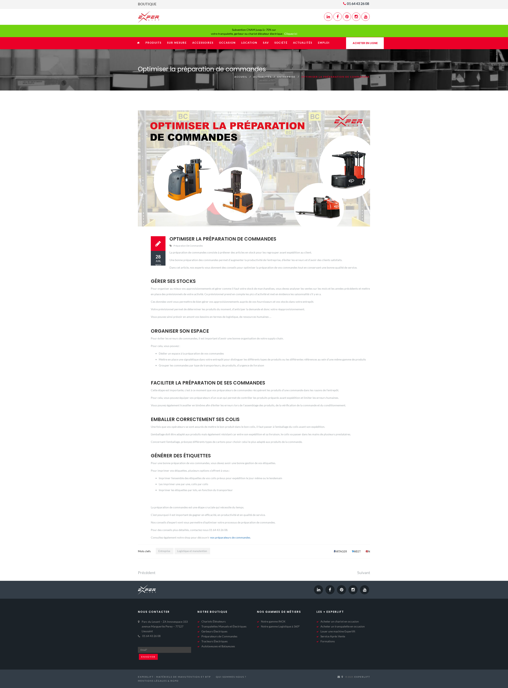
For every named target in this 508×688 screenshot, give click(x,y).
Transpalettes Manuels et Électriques (223, 626)
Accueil (240, 76)
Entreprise (286, 76)
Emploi (324, 42)
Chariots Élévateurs (213, 621)
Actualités (302, 42)
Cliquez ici (290, 33)
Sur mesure (177, 42)
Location (249, 42)
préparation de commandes (188, 245)
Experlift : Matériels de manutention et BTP (174, 676)
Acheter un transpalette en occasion (342, 626)
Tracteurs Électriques (214, 641)
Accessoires (203, 42)
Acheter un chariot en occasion (339, 621)
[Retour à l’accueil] (138, 45)
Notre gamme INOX (273, 621)
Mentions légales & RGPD (158, 680)
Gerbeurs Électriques (214, 631)
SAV (266, 42)
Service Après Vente (332, 636)
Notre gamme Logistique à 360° (280, 626)
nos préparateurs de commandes (230, 537)
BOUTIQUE (147, 4)
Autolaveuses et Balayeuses (218, 646)
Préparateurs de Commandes (219, 636)
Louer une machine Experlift (337, 631)
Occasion (227, 42)
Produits (153, 42)
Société (281, 42)
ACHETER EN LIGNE (365, 43)
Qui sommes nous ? (231, 676)
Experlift (362, 676)
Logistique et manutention (192, 551)
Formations (327, 641)
